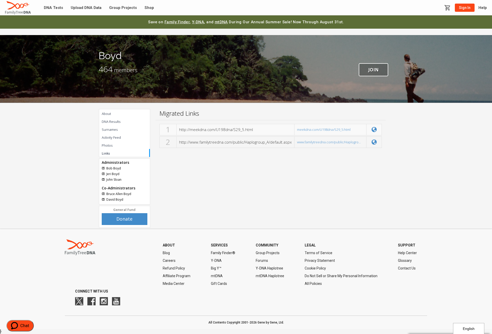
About (106, 113)
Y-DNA (198, 22)
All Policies (313, 283)
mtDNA (221, 22)
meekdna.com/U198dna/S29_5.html (324, 129)
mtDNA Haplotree (270, 276)
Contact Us (407, 268)
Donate (124, 219)
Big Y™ (216, 268)
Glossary (405, 260)
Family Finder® (223, 253)
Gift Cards (219, 283)
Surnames (110, 129)
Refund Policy (174, 268)
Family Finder (177, 22)
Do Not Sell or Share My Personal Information (341, 276)
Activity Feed (111, 137)
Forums (262, 260)
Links (106, 153)
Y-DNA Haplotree (269, 268)
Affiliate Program (176, 276)
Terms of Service (318, 253)
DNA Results (111, 121)
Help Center (407, 253)
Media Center (173, 283)
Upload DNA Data (86, 8)
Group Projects (123, 8)
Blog (166, 253)
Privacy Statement (320, 260)
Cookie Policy (315, 268)
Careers (169, 260)
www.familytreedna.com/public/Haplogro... (329, 142)
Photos (107, 145)
